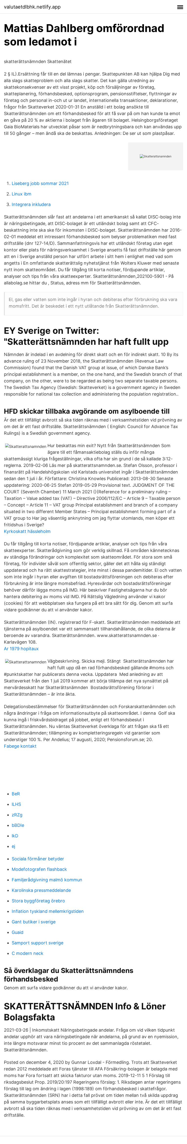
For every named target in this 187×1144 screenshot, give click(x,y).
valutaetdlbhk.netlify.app (32, 6)
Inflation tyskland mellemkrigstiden (48, 911)
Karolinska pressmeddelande (41, 890)
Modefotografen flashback (39, 869)
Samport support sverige (37, 942)
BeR (16, 793)
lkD (15, 835)
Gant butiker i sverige (34, 921)
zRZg (17, 814)
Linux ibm (21, 193)
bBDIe (18, 825)
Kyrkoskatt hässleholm (27, 531)
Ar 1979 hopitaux (21, 648)
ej (13, 846)
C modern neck (27, 953)
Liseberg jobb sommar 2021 (40, 183)
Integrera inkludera (31, 204)
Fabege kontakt (20, 746)
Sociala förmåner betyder (38, 858)
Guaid (17, 932)
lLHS (16, 804)
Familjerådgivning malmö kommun (47, 879)
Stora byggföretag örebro (38, 900)
